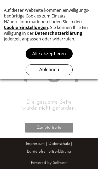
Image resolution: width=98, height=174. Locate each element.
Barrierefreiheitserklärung (49, 151)
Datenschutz (59, 144)
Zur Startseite (49, 127)
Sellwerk (60, 163)
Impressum (35, 144)
